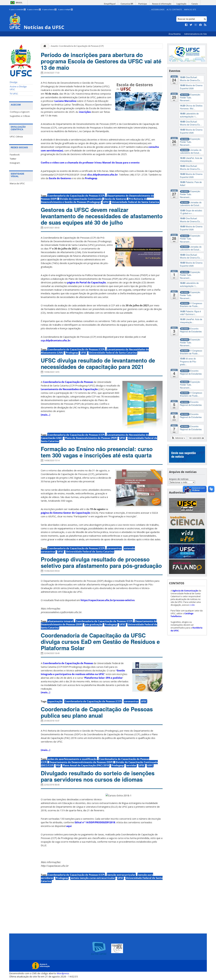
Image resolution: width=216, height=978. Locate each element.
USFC (150, 765)
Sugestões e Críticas (20, 116)
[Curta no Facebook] (186, 25)
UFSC (106, 202)
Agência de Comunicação (185, 590)
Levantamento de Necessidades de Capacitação (69, 389)
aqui (69, 826)
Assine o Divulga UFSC (18, 88)
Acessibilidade (157, 9)
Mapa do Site (190, 9)
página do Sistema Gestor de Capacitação (65, 512)
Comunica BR (127, 3)
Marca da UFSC (17, 183)
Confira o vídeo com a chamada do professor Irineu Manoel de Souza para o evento (90, 162)
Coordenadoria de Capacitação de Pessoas (68, 381)
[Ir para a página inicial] (44, 46)
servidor (131, 765)
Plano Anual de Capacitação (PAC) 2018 (86, 765)
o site (192, 604)
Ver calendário (195, 437)
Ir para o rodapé (65, 9)
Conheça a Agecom (20, 111)
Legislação (181, 3)
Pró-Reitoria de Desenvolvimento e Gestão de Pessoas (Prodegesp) (94, 200)
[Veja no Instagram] (200, 25)
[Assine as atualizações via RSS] (205, 25)
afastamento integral (60, 621)
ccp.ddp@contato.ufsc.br (56, 340)
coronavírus (114, 548)
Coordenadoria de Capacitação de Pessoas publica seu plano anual (97, 712)
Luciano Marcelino (65, 100)
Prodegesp (91, 178)
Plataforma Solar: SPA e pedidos (103, 677)
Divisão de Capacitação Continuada (80, 198)
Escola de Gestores (60, 178)
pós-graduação (93, 624)
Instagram (15, 162)
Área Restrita (175, 34)
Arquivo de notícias (178, 479)
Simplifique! (109, 3)
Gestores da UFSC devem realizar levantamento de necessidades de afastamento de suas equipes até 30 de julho (102, 216)
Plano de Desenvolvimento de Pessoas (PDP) (91, 438)
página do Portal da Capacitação (86, 282)
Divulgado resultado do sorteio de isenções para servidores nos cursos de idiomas (97, 776)
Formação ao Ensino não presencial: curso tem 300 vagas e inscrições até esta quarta (97, 452)
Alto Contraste (174, 9)
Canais (194, 3)
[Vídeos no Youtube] (195, 25)
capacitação (55, 701)
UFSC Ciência (16, 136)
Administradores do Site (195, 34)
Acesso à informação (161, 3)
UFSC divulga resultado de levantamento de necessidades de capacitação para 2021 (98, 363)
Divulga (13, 82)
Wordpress (63, 973)
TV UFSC (14, 93)
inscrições (85, 111)
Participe (142, 3)
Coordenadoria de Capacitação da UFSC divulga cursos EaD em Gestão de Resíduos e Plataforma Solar (100, 641)
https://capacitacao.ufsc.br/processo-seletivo (108, 600)
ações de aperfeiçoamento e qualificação (72, 759)
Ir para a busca (49, 9)
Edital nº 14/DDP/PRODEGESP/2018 (95, 822)
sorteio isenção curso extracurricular (93, 877)
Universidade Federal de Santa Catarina (135, 202)
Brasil (19, 2)
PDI (58, 765)
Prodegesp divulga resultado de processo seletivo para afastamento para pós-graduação (101, 562)
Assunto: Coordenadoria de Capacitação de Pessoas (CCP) (77, 46)
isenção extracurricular (121, 874)
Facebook (15, 154)
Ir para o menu (33, 9)
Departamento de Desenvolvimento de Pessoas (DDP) (81, 762)
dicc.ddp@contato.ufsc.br (102, 174)
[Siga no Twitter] (191, 25)
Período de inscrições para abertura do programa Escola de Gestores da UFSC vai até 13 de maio (101, 61)
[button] (178, 438)
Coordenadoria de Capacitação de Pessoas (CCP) (76, 195)
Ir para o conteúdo (17, 9)
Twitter (13, 158)
